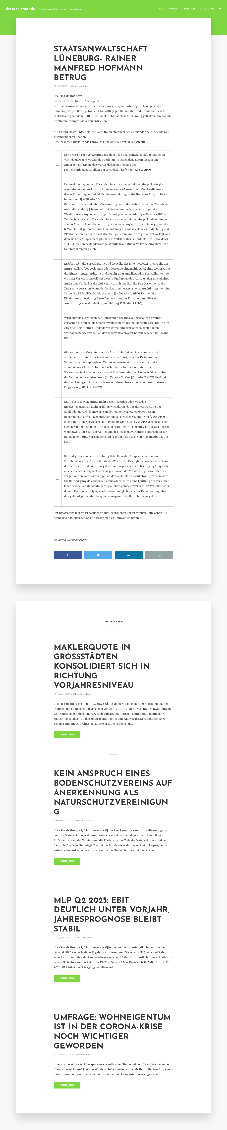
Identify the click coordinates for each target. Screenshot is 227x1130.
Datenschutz (207, 9)
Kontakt (173, 9)
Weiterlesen (67, 735)
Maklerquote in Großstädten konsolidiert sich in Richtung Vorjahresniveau (102, 667)
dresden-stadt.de (20, 9)
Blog (161, 9)
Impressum (189, 9)
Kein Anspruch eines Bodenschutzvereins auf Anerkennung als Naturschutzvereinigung (113, 793)
